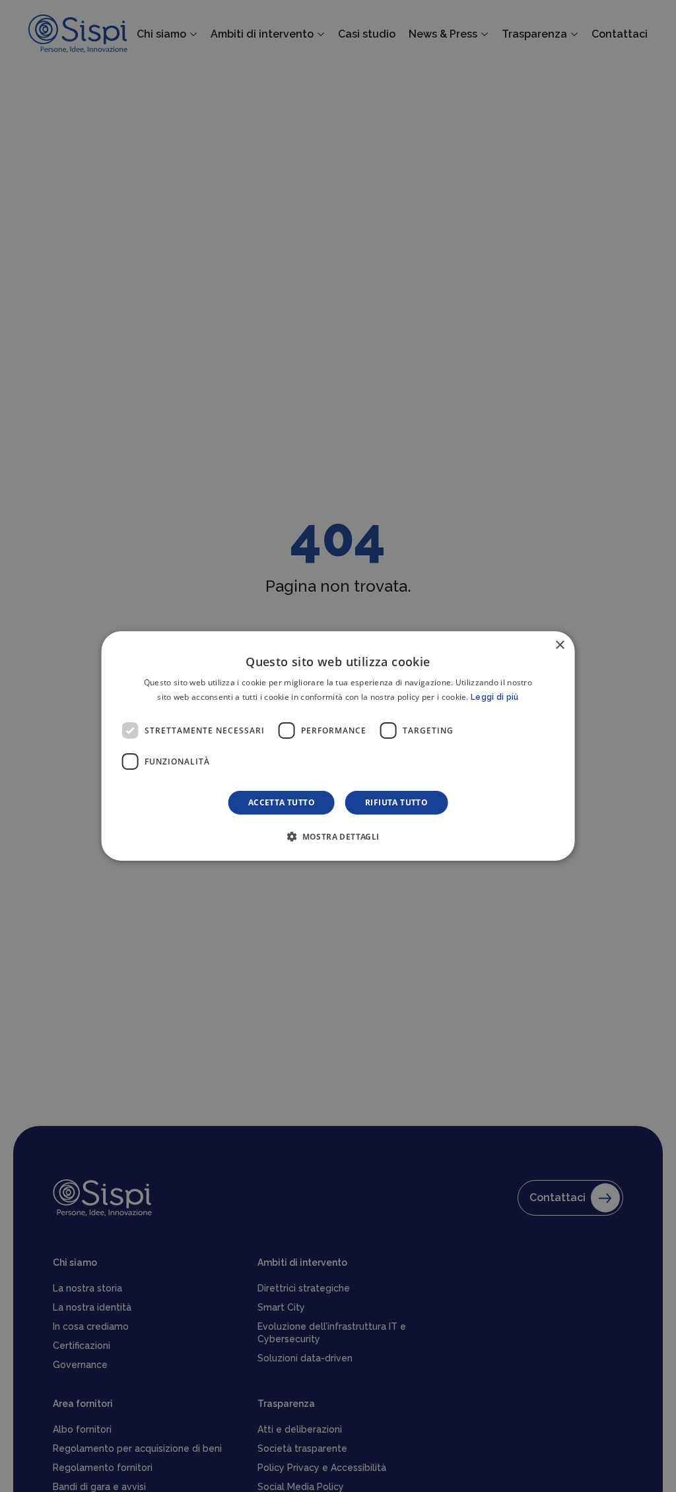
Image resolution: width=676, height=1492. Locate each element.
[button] (337, 836)
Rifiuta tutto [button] (396, 802)
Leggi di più (495, 697)
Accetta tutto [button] (281, 802)
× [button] (559, 645)
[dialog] (338, 746)
